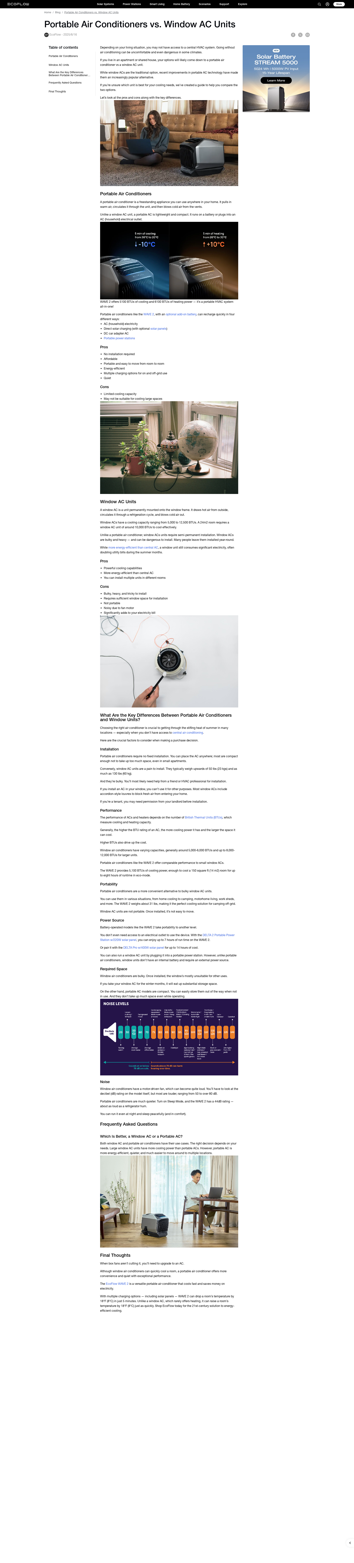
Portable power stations (119, 338)
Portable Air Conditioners (63, 56)
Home (47, 12)
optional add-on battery (181, 314)
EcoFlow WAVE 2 (117, 1284)
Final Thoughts (57, 91)
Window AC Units (59, 64)
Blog (57, 12)
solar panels (158, 328)
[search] (319, 4)
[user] (327, 4)
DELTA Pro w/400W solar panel (143, 947)
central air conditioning (188, 732)
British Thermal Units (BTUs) (203, 817)
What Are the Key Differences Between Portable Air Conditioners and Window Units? (69, 74)
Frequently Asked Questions (65, 82)
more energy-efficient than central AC (133, 547)
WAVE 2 (148, 314)
